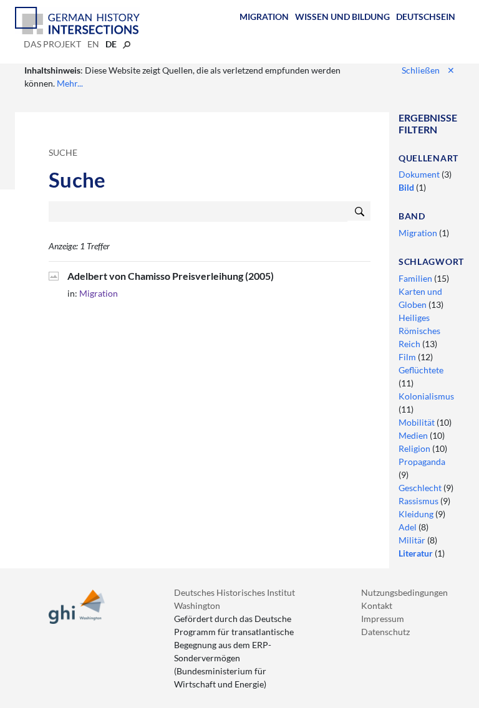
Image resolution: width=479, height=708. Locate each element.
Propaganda (422, 461)
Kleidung (417, 514)
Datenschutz (385, 631)
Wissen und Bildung (342, 16)
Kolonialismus (426, 396)
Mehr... (70, 83)
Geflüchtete (421, 370)
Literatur (417, 553)
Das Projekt (52, 44)
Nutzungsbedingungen (404, 592)
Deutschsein (425, 16)
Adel (409, 527)
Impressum (382, 618)
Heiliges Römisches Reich (419, 330)
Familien (416, 278)
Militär (413, 540)
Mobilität (418, 422)
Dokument (420, 174)
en (93, 44)
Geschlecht (421, 487)
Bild (407, 187)
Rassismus (419, 500)
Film (408, 357)
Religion (415, 448)
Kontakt (376, 605)
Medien (414, 435)
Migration (264, 16)
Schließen (428, 70)
